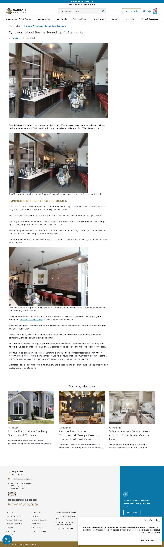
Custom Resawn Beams (31, 320)
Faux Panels (61, 19)
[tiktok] (32, 504)
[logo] (16, 11)
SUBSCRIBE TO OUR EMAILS (82, 1)
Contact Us (35, 516)
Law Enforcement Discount (65, 512)
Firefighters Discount (38, 531)
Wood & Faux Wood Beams (18, 19)
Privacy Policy (36, 512)
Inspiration (130, 19)
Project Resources (149, 19)
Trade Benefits (36, 524)
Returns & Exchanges (14, 520)
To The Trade (132, 11)
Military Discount (37, 527)
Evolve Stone (100, 19)
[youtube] (28, 504)
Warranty (9, 527)
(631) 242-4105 (17, 474)
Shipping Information (14, 524)
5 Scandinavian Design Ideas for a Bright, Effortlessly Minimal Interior (132, 435)
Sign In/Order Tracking (14, 516)
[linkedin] (24, 504)
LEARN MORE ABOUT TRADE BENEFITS (82, 4)
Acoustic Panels (80, 19)
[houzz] (36, 504)
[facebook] (16, 504)
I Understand (148, 540)
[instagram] (13, 504)
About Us (9, 512)
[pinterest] (9, 504)
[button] (7, 540)
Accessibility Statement (39, 520)
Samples (115, 19)
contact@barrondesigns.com (22, 479)
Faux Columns (43, 19)
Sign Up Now (132, 512)
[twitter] (20, 504)
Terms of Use (10, 531)
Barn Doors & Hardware (64, 528)
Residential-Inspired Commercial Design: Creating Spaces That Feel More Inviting (81, 435)
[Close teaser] (12, 535)
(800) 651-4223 (17, 472)
